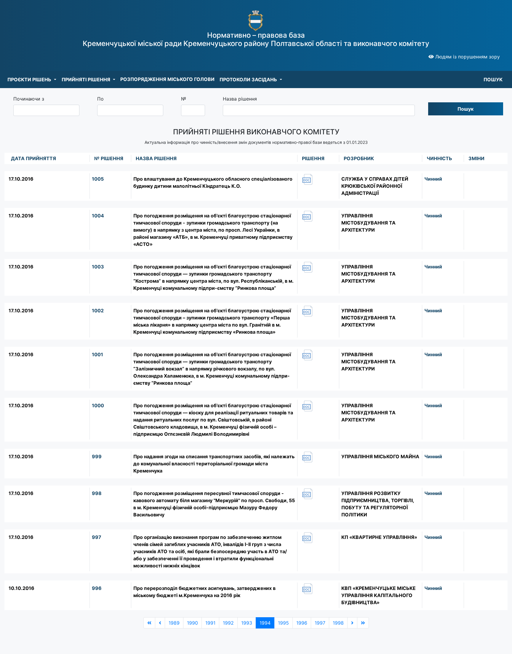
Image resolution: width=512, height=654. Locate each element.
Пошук (465, 109)
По (100, 99)
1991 (210, 623)
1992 (228, 623)
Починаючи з (28, 99)
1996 (301, 623)
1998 (338, 623)
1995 (283, 623)
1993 (246, 623)
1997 (320, 623)
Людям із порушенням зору (467, 57)
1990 (192, 623)
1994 (265, 623)
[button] (32, 79)
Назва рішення (240, 99)
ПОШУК (493, 79)
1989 (174, 623)
